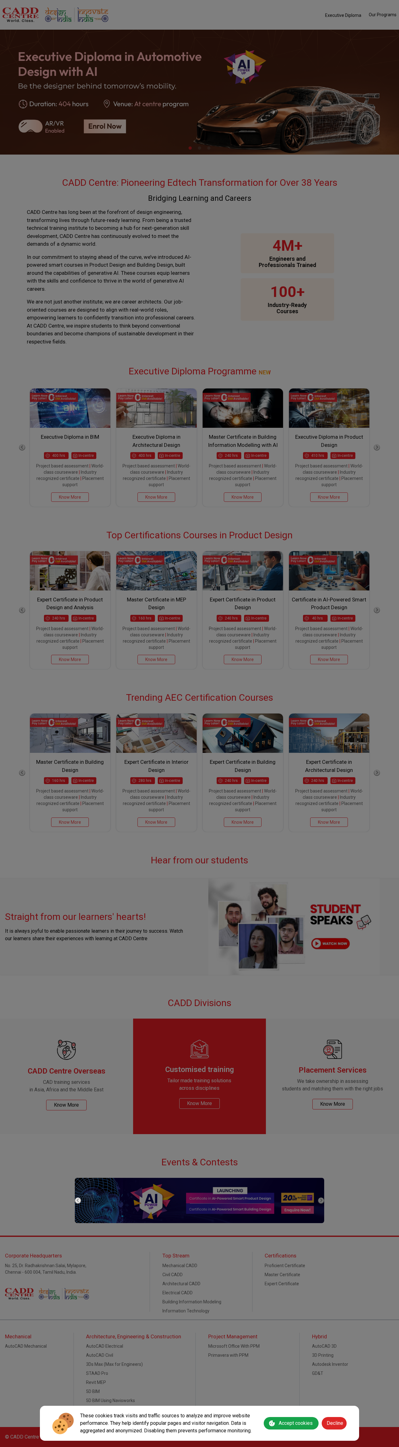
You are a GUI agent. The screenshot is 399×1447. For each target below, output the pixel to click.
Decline (335, 1423)
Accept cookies (296, 1423)
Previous (78, 1201)
